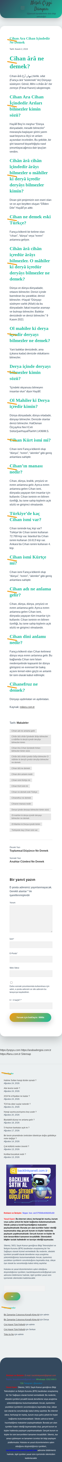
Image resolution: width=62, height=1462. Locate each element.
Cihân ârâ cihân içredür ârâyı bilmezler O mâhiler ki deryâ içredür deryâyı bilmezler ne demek (30, 759)
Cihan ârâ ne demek (21, 768)
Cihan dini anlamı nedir (22, 774)
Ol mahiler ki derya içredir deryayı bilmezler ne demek (27, 816)
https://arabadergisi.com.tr (36, 1050)
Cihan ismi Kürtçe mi (21, 780)
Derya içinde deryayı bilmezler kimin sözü (30, 810)
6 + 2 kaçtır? (16, 1000)
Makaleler (23, 722)
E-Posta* (14, 953)
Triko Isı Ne (9, 1334)
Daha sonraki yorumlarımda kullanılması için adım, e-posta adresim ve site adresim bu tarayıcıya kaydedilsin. (29, 989)
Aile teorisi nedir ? (12, 1088)
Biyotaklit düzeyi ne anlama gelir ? (19, 1120)
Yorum (12, 903)
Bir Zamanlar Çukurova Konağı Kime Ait (21, 1315)
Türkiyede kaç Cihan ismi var (25, 830)
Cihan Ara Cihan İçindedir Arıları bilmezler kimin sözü (26, 749)
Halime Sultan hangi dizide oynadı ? (20, 1080)
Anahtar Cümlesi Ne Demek (27, 861)
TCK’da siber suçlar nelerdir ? (17, 1104)
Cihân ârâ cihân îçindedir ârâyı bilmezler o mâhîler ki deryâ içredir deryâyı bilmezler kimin (30, 739)
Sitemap (26, 1054)
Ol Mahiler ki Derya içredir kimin (26, 824)
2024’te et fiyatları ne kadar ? (17, 1096)
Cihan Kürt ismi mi (20, 786)
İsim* (12, 939)
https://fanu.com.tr (10, 1054)
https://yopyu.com (10, 1050)
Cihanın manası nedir (21, 804)
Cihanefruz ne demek (21, 798)
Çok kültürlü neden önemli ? (16, 1146)
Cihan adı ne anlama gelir (23, 731)
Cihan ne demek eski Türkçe (24, 792)
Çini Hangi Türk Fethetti (14, 1324)
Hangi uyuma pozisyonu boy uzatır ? (20, 1112)
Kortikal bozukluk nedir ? (15, 1154)
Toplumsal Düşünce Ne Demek (29, 850)
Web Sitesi (14, 968)
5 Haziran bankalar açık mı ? (16, 1128)
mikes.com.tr (27, 707)
